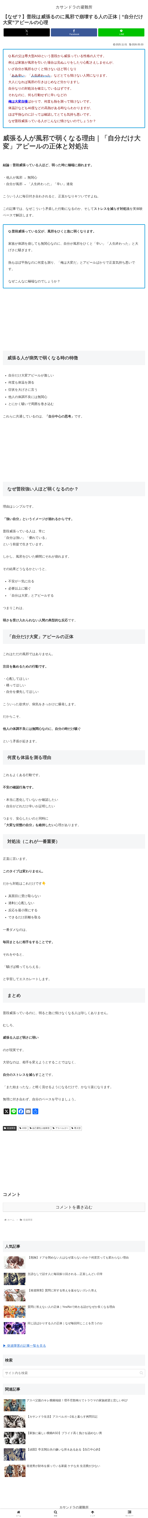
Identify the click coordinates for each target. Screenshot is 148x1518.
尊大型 (77, 1128)
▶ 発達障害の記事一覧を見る (24, 1346)
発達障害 (11, 1128)
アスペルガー (61, 1128)
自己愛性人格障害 (41, 1128)
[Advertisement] (74, 319)
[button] (141, 1373)
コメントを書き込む (74, 1207)
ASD (24, 1128)
